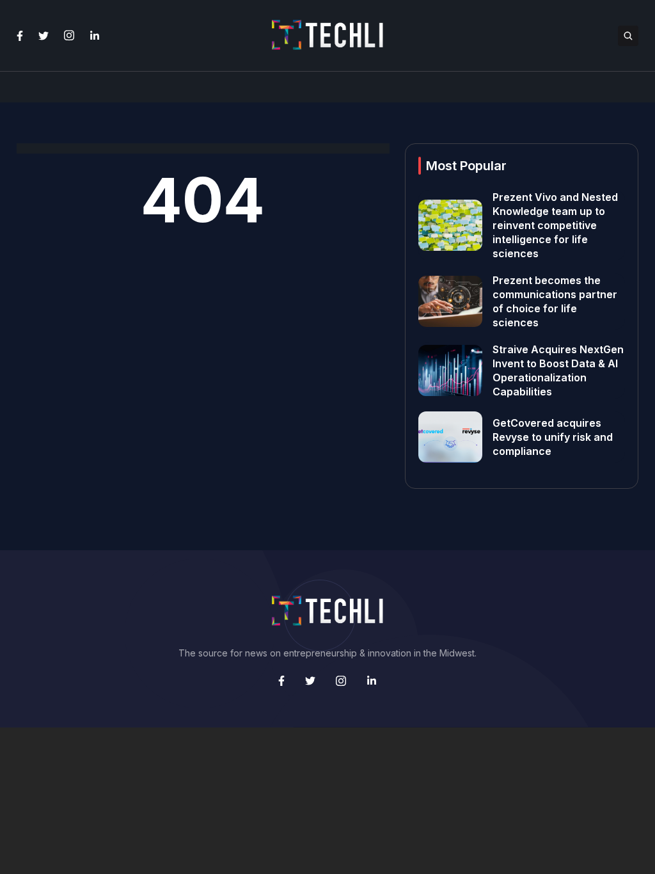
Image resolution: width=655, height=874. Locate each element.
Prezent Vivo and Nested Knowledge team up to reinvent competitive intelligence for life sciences (555, 225)
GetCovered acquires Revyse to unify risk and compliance (553, 437)
